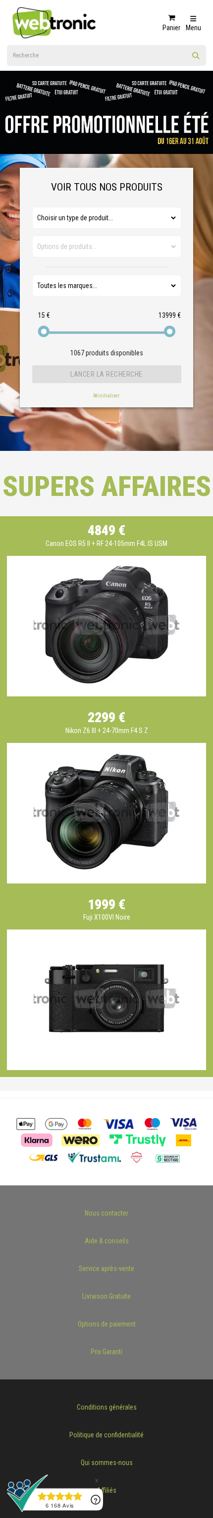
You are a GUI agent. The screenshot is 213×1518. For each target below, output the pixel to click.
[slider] (44, 331)
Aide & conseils (107, 1241)
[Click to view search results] (196, 59)
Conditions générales (107, 1407)
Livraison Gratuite (106, 1296)
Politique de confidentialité (106, 1435)
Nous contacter (106, 1213)
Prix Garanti (106, 1352)
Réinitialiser (106, 395)
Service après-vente (106, 1269)
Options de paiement (107, 1324)
